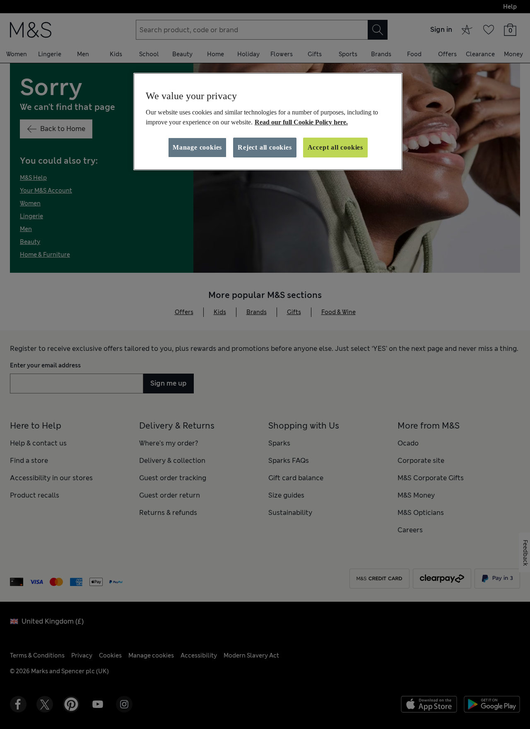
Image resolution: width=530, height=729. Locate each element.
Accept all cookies (335, 147)
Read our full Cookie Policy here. (301, 122)
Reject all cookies (265, 147)
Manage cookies (197, 147)
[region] (267, 121)
